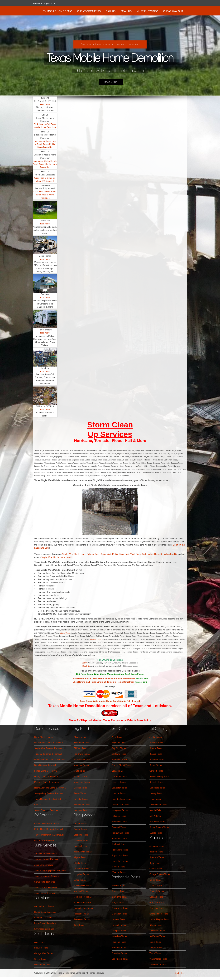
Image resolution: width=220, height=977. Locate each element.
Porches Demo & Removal (46, 782)
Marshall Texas (81, 891)
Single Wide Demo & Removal (48, 748)
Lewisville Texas (157, 930)
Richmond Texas (119, 838)
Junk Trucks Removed (44, 893)
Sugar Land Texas (120, 855)
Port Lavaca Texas (120, 833)
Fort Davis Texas (82, 754)
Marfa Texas (79, 771)
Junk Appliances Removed (46, 859)
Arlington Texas (156, 846)
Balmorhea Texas (82, 742)
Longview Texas (81, 874)
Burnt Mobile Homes (43, 737)
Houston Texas (119, 793)
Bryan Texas (155, 863)
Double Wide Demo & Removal (48, 742)
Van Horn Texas (81, 810)
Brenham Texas (156, 857)
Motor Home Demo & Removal (48, 829)
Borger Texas (118, 902)
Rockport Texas (119, 844)
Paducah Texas (119, 942)
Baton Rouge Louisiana (45, 912)
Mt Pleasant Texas (82, 902)
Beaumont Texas (119, 759)
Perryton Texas (119, 947)
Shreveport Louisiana (44, 929)
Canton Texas (155, 868)
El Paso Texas (95, 639)
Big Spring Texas (120, 897)
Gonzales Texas (157, 902)
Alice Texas (39, 942)
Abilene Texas (118, 885)
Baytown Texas (119, 754)
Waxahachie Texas (158, 959)
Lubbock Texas (119, 925)
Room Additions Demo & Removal (50, 788)
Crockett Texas (81, 835)
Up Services (110, 434)
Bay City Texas (119, 748)
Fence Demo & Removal (45, 771)
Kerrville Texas (156, 782)
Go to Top (179, 973)
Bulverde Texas (156, 759)
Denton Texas (155, 885)
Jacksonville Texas (83, 852)
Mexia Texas (155, 942)
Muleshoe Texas (119, 936)
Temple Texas (156, 947)
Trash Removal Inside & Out (47, 799)
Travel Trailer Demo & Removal (49, 835)
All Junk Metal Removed (45, 853)
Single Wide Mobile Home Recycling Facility (156, 554)
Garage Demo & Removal (46, 776)
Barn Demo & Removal (45, 765)
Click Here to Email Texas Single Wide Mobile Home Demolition (103, 678)
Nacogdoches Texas (83, 908)
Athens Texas (80, 823)
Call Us (85, 663)
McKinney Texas (157, 936)
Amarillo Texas (118, 891)
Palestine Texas (81, 914)
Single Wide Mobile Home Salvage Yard (80, 554)
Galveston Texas (119, 788)
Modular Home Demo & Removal (49, 759)
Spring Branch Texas (159, 827)
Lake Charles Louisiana (45, 923)
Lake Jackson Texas (121, 799)
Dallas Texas (155, 880)
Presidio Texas (81, 799)
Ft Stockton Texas (82, 759)
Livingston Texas (82, 868)
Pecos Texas (80, 793)
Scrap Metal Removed (44, 882)
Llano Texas (155, 799)
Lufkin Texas (80, 880)
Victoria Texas (118, 867)
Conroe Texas (80, 829)
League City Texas (120, 804)
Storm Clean (110, 425)
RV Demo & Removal (44, 840)
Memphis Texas (119, 930)
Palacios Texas (119, 816)
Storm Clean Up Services (46, 810)
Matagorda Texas (120, 810)
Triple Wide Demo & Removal (48, 754)
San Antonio (155, 816)
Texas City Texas (120, 861)
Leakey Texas (156, 793)
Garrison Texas (81, 840)
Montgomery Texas (83, 897)
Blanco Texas (155, 754)
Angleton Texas (119, 742)
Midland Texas (80, 776)
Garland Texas (156, 897)
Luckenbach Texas (158, 804)
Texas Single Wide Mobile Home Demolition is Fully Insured (110, 701)
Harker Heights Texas (159, 919)
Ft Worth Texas (156, 891)
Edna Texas (117, 771)
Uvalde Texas (155, 833)
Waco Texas (155, 953)
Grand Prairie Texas (158, 914)
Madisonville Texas (83, 885)
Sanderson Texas (82, 804)
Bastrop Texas (156, 852)
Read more (111, 82)
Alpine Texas (65, 633)
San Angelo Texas (120, 959)
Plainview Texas (119, 953)
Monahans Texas (82, 782)
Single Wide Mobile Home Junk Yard (117, 554)
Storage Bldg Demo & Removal (48, 793)
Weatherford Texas (158, 964)
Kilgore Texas (80, 857)
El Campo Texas (119, 776)
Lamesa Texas (118, 919)
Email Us (86, 666)
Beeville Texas (41, 948)
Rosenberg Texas (120, 850)
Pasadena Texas (119, 821)
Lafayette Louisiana (43, 917)
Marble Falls (155, 810)
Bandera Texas (156, 742)
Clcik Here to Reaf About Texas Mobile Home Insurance (45, 194)
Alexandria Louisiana (44, 906)
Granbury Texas (156, 908)
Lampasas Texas (157, 788)
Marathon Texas (81, 765)
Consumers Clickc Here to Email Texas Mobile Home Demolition (45, 164)
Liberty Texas (80, 863)
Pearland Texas (119, 827)
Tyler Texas (79, 925)
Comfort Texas (156, 771)
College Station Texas (159, 874)
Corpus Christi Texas (121, 765)
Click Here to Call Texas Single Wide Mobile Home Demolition (103, 682)
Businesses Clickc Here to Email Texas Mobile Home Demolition (45, 144)
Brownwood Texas (120, 908)
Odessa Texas (80, 788)
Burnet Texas (155, 765)
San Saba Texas (157, 821)
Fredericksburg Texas (159, 776)
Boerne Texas (155, 748)
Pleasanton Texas (42, 964)
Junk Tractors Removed (45, 887)
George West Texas (43, 953)
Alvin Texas (117, 737)
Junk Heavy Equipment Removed (50, 870)
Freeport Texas (119, 782)
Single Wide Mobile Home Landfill (56, 557)
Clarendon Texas (119, 914)
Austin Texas (155, 737)
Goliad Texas (40, 959)
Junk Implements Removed (47, 876)
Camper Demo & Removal (46, 823)
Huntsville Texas (81, 846)
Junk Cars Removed (43, 865)
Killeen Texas (155, 925)
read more (45, 104)
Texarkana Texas (82, 919)
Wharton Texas (119, 872)
